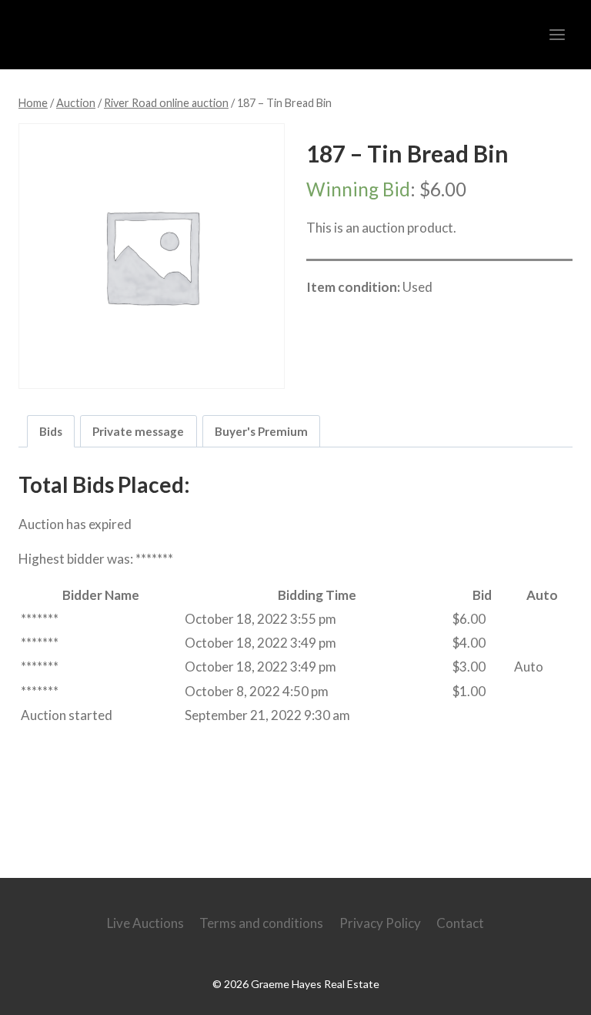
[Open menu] (557, 34)
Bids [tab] (50, 431)
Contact (460, 923)
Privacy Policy (380, 923)
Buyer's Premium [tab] (261, 431)
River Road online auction (404, 320)
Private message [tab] (138, 431)
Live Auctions (145, 923)
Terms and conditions (261, 923)
